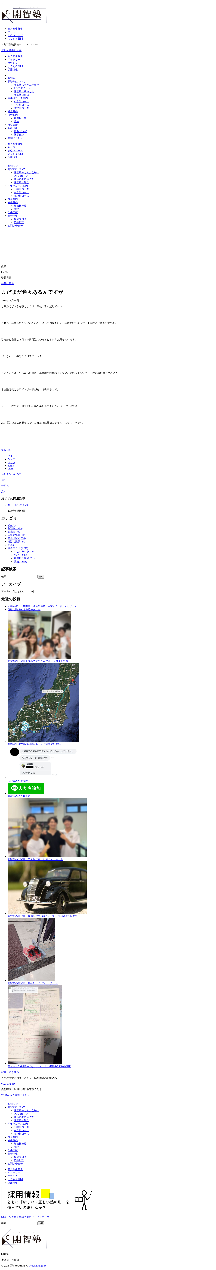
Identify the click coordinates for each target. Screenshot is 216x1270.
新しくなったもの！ (12, 474)
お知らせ (13, 78)
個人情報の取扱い (24, 1217)
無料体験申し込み (11, 50)
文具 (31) (12, 545)
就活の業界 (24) (16, 541)
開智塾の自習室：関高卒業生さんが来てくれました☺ (38, 661)
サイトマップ (41, 1217)
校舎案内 (13, 114)
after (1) (11, 525)
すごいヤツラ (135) (24, 551)
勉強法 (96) (14, 531)
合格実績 (13, 124)
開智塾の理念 (21, 94)
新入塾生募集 (15, 28)
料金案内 (13, 111)
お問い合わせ (15, 138)
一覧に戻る (7, 283)
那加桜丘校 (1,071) (24, 558)
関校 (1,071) (20, 561)
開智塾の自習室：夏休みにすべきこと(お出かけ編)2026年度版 (42, 916)
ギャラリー (14, 32)
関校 (16, 121)
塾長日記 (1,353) (17, 538)
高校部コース (21, 108)
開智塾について (16, 81)
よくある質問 (15, 38)
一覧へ (5, 485)
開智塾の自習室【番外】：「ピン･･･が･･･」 (33, 983)
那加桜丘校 (20, 118)
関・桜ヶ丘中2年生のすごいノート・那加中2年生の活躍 (39, 1066)
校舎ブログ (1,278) (18, 548)
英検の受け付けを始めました (24, 609)
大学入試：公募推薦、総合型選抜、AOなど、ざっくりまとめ (42, 606)
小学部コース (21, 101)
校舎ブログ (20, 131)
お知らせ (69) (15, 528)
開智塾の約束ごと (24, 91)
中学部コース (21, 104)
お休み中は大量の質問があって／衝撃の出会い (34, 744)
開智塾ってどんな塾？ (26, 85)
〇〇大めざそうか (18, 780)
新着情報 (13, 128)
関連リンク (7, 1217)
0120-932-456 (8, 1083)
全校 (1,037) (20, 555)
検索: (4, 576)
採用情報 (13, 69)
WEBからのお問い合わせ (15, 1095)
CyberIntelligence (37, 1265)
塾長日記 (19, 134)
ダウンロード (15, 35)
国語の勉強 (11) (16, 535)
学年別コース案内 (18, 98)
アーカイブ (7, 591)
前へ (3, 480)
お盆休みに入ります (19, 796)
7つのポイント (22, 88)
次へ (3, 491)
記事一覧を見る (10, 1072)
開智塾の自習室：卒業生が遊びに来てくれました (35, 859)
